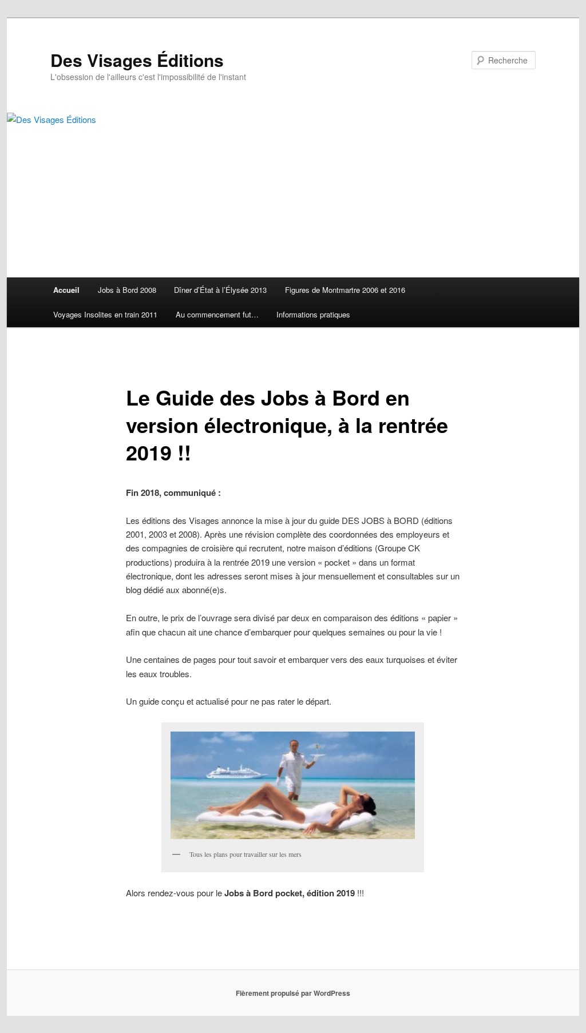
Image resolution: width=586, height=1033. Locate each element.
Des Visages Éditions (137, 59)
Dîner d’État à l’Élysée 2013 (220, 289)
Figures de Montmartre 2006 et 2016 (345, 289)
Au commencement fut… (217, 314)
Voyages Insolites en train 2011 (105, 314)
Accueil (66, 289)
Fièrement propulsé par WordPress (293, 993)
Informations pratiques (313, 314)
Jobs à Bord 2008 (127, 289)
